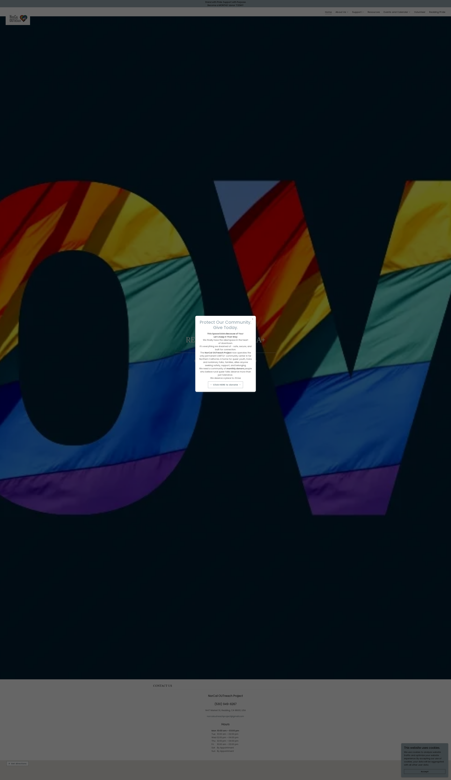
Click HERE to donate (225, 384)
